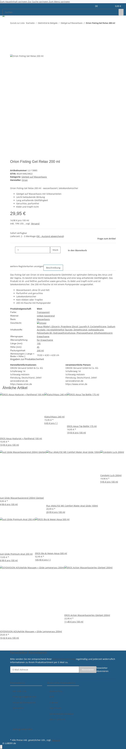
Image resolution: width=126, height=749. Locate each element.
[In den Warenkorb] (12, 39)
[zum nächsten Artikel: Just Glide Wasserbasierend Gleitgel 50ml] (18, 29)
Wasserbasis (43, 319)
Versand (35, 223)
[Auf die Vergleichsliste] (12, 50)
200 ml (40, 350)
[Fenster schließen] (12, 44)
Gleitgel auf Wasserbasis (34, 176)
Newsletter (18, 708)
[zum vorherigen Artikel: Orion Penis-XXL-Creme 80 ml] (12, 29)
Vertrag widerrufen (23, 729)
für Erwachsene (45, 340)
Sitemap (53, 702)
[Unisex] (41, 322)
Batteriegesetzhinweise (61, 713)
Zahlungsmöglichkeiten (25, 696)
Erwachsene (43, 336)
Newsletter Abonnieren (102, 669)
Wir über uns (19, 691)
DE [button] (96, 6)
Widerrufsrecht (57, 719)
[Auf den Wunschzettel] (18, 50)
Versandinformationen (24, 702)
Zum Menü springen (59, 1)
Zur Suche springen (38, 1)
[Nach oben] (1, 747)
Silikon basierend (46, 315)
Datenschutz (55, 691)
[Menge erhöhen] (52, 256)
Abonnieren (88, 669)
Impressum (55, 708)
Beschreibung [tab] (53, 267)
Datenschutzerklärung (63, 659)
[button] (104, 6)
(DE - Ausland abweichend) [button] (50, 236)
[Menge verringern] (12, 250)
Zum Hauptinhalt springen (14, 1)
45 (38, 347)
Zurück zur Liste (17, 23)
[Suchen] (121, 12)
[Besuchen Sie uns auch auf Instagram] (12, 734)
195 (39, 343)
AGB (51, 696)
